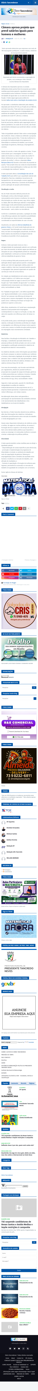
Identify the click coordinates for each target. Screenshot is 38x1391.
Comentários (8, 872)
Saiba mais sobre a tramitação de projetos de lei (21, 100)
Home (7, 1358)
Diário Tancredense (9, 2)
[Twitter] (7, 42)
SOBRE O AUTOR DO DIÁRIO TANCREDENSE (13, 1052)
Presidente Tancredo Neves (26, 1104)
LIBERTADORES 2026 (9, 1374)
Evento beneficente (25, 1117)
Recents (23, 1083)
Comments (14, 1083)
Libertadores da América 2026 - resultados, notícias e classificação (17, 1076)
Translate (31, 1042)
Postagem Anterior (7, 560)
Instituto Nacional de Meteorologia (11, 1070)
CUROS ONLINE (6, 1364)
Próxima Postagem (30, 560)
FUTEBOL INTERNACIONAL (16, 1369)
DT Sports (22, 1089)
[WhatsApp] (9, 42)
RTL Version (29, 1358)
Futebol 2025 (24, 1367)
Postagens (7, 870)
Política (12, 24)
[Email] (24, 508)
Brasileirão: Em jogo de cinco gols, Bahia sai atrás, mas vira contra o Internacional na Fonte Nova (18, 1154)
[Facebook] (4, 42)
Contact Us (20, 1358)
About (13, 1358)
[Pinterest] (20, 508)
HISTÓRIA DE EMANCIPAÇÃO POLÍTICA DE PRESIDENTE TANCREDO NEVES (16, 1066)
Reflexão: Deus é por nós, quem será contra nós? (17, 1145)
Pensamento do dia (26, 1283)
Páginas (31, 1083)
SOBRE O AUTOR (19, 1376)
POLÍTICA (4, 1060)
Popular (5, 1083)
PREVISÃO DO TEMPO (7, 1055)
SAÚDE (3, 1063)
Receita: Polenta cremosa (25, 1312)
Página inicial (5, 24)
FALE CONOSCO (5, 1057)
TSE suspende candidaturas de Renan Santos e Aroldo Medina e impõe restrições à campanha (17, 1136)
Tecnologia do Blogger (9, 583)
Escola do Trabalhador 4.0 (20, 1364)
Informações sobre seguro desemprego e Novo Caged (19, 1371)
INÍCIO (19, 1378)
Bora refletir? (23, 1325)
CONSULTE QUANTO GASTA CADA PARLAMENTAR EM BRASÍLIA (19, 1361)
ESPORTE (3, 1073)
